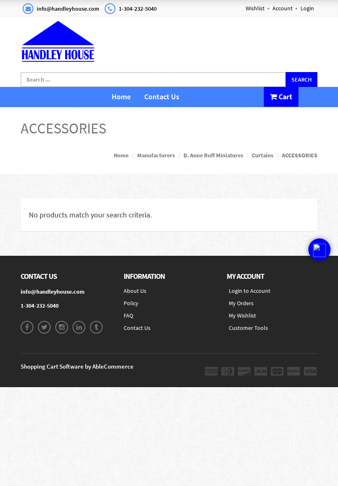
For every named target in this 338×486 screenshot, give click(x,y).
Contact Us (161, 96)
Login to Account (249, 290)
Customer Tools (248, 328)
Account (282, 8)
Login (307, 8)
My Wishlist (242, 315)
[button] (319, 250)
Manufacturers (156, 155)
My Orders (241, 303)
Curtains (262, 155)
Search (301, 79)
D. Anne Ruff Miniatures (213, 155)
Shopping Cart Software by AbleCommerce (77, 366)
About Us (135, 290)
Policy (131, 303)
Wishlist (255, 8)
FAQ (128, 315)
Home (121, 96)
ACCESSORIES (299, 155)
